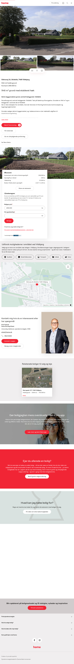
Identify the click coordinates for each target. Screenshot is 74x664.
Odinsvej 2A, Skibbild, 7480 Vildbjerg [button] (37, 282)
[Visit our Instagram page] (39, 640)
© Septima (51, 305)
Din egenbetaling (9, 212)
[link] (8, 221)
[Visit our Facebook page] (34, 640)
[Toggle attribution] (70, 305)
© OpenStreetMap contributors (61, 305)
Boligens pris (8, 204)
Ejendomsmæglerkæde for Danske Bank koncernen (16, 659)
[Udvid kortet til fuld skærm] (68, 266)
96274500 (8, 336)
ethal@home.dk (6, 332)
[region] (37, 284)
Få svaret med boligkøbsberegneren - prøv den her (19, 230)
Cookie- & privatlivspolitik (9, 656)
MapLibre (45, 305)
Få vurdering (55, 3)
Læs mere (4, 119)
